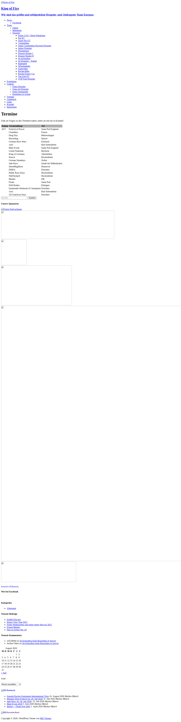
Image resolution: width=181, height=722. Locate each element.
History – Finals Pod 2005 (18, 706)
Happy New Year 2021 (17, 622)
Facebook (16, 23)
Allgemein (11, 608)
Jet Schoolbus (24, 58)
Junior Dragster (25, 48)
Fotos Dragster (19, 86)
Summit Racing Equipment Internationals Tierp (28, 696)
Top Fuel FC (24, 76)
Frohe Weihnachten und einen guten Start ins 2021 (29, 624)
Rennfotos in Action (21, 94)
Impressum (12, 107)
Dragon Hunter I (25, 53)
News (9, 20)
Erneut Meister (13, 627)
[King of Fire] (7, 2)
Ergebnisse (12, 81)
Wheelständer (24, 66)
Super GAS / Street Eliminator (31, 35)
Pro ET (21, 38)
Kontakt (10, 104)
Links (9, 102)
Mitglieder (17, 30)
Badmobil (22, 63)
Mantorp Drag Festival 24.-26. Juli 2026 (25, 699)
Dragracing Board (13, 712)
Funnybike (23, 68)
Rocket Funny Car (26, 74)
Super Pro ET (24, 40)
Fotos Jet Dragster (20, 89)
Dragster (16, 33)
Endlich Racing (14, 619)
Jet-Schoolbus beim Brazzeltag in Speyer (38, 641)
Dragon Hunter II (26, 56)
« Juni (4, 673)
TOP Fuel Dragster (26, 79)
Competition (23, 43)
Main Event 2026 (14, 704)
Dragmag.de (11, 690)
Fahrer (15, 28)
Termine (10, 97)
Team (9, 25)
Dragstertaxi (23, 51)
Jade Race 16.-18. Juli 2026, (19, 701)
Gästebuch (11, 99)
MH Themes (45, 718)
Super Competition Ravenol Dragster (34, 46)
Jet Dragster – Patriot (27, 61)
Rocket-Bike (23, 71)
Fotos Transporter (20, 91)
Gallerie (10, 84)
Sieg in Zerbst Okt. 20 (17, 630)
